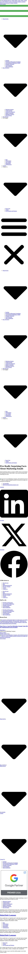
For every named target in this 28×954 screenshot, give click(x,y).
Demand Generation (9, 64)
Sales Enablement (9, 66)
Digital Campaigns (9, 113)
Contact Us (5, 589)
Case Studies (8, 162)
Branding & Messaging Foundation (13, 61)
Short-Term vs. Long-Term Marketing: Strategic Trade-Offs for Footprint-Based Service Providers (14, 627)
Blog (6, 159)
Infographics (8, 163)
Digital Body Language (8, 915)
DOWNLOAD (3, 476)
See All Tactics (8, 115)
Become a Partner (6, 586)
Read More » (3, 630)
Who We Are (5, 116)
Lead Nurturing (8, 65)
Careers (4, 165)
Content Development (10, 112)
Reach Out (7, 208)
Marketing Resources (7, 585)
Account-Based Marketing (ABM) (12, 63)
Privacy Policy (3, 632)
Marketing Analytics (9, 114)
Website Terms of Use (4, 633)
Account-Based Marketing (8, 603)
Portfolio (7, 60)
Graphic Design (8, 110)
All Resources (8, 164)
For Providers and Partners (11, 211)
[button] (14, 241)
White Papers (8, 160)
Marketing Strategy (9, 109)
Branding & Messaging (8, 602)
